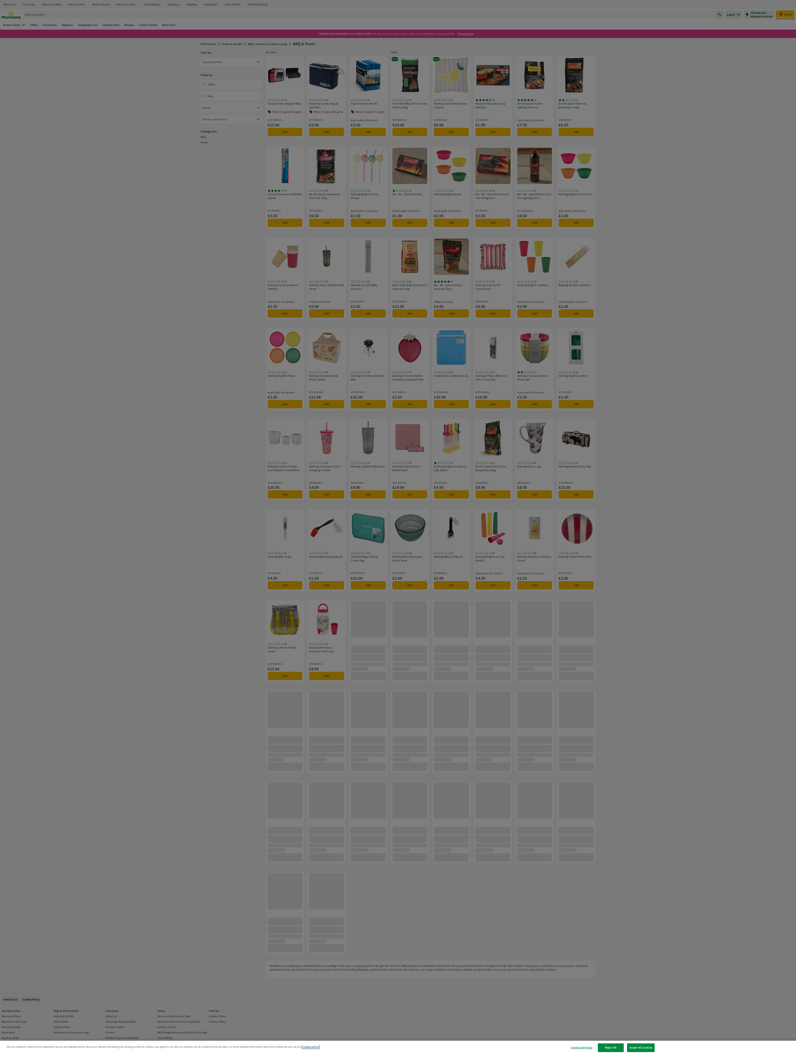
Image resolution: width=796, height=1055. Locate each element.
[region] (398, 1048)
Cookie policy (310, 1047)
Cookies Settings (581, 1047)
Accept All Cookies (640, 1047)
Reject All (610, 1047)
